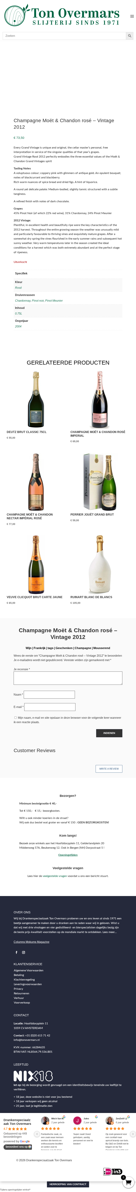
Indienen (109, 733)
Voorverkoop (22, 1002)
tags (50, 648)
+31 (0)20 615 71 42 (37, 1035)
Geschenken (64, 648)
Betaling (19, 975)
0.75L (18, 313)
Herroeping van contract (68, 1184)
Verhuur (19, 998)
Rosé (18, 287)
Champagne (83, 648)
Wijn (24, 48)
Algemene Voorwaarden (28, 970)
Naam (18, 694)
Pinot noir (38, 300)
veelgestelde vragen (55, 876)
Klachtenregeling (24, 979)
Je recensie (22, 669)
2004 (18, 326)
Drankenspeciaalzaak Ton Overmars (17, 1122)
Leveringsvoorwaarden (28, 984)
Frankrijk (40, 648)
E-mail (19, 706)
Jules (86, 1118)
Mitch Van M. (57, 1118)
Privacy (18, 988)
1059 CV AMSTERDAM (28, 1028)
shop (17, 48)
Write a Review (109, 768)
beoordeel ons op (17, 1146)
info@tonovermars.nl (27, 1040)
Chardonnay (22, 300)
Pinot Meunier (54, 300)
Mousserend (101, 648)
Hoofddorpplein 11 (36, 1023)
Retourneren (21, 993)
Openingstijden (68, 855)
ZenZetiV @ (121, 1118)
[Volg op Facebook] (16, 952)
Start (9, 48)
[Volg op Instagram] (23, 952)
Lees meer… (110, 932)
